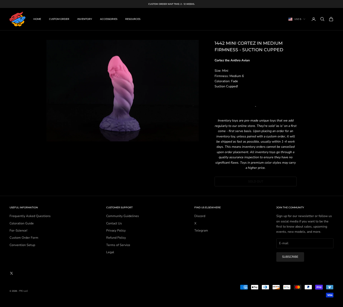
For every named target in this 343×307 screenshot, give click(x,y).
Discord (199, 216)
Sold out (255, 181)
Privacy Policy (116, 230)
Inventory (84, 18)
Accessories (108, 18)
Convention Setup (22, 245)
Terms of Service (118, 245)
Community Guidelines (122, 216)
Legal (110, 252)
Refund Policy (116, 238)
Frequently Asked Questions (30, 216)
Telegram (201, 230)
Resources (132, 18)
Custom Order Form (24, 238)
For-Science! (18, 230)
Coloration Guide (22, 223)
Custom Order (59, 18)
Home (37, 18)
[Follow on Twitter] (11, 273)
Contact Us (114, 223)
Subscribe (290, 257)
